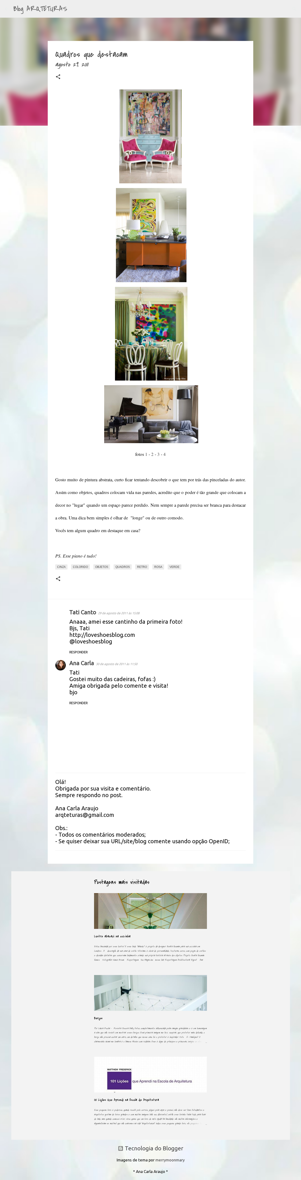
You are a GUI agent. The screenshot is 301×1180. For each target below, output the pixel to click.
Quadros (122, 567)
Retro (142, 567)
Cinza (61, 567)
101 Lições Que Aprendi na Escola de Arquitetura (126, 1099)
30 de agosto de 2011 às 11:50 (116, 664)
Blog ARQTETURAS (40, 9)
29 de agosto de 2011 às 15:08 (118, 613)
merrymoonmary (170, 1160)
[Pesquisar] (74, 9)
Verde (174, 567)
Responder (78, 652)
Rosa (158, 567)
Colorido (80, 567)
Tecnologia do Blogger (153, 1148)
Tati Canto (82, 612)
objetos (101, 567)
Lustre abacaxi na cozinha (112, 936)
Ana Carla (81, 663)
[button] (58, 77)
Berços (98, 1018)
